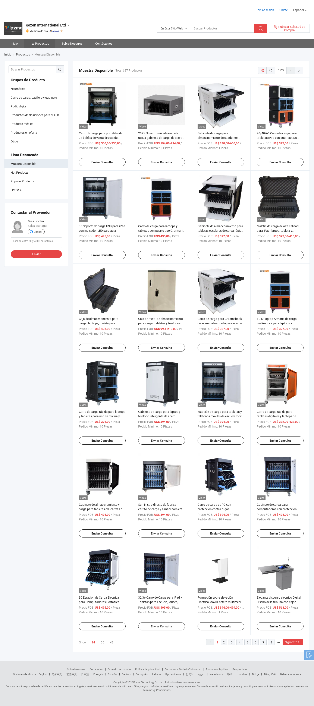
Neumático (18, 89)
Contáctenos (103, 43)
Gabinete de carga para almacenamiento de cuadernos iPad (218, 137)
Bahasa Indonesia (290, 674)
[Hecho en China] (31, 8)
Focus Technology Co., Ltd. (148, 682)
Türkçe (255, 674)
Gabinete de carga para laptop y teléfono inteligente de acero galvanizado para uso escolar (159, 416)
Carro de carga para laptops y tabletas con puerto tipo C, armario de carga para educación (161, 230)
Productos (42, 43)
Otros (14, 141)
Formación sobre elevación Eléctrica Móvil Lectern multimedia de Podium (220, 601)
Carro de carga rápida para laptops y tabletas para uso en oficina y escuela (102, 416)
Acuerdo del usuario (119, 669)
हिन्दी (229, 674)
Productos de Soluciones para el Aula (35, 115)
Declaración (96, 669)
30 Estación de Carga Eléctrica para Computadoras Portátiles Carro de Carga (99, 601)
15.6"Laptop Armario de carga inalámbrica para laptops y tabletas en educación (277, 323)
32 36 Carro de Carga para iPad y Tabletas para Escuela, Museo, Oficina (160, 601)
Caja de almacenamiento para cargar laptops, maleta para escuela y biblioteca (98, 323)
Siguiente (291, 642)
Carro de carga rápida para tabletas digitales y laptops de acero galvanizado (276, 416)
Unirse (283, 10)
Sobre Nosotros (72, 43)
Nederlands (216, 674)
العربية (201, 674)
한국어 (190, 674)
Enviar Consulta (102, 162)
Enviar (36, 254)
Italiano (156, 674)
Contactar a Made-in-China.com (183, 669)
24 (93, 642)
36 (102, 642)
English (43, 674)
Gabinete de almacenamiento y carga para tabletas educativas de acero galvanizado (101, 509)
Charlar (38, 231)
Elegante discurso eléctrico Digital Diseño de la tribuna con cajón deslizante (279, 601)
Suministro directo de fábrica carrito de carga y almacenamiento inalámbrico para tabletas (161, 509)
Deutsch (126, 674)
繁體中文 (71, 674)
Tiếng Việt (270, 674)
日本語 (85, 674)
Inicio (14, 43)
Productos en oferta (24, 132)
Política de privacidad (147, 669)
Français (98, 674)
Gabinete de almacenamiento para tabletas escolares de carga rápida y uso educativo (220, 230)
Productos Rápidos (217, 669)
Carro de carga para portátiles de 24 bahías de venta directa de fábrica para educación (100, 137)
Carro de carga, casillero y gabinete (34, 97)
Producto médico (22, 124)
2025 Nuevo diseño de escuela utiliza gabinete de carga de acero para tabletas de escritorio (160, 137)
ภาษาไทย (241, 674)
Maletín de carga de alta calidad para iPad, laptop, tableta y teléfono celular (278, 230)
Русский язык (173, 674)
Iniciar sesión (265, 10)
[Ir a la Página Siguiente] (299, 70)
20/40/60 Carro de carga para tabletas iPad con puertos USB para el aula (277, 137)
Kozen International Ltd (46, 25)
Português (142, 674)
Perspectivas (239, 669)
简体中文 (57, 674)
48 (111, 642)
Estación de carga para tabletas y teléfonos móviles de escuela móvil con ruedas (220, 416)
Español (112, 674)
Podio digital (19, 106)
